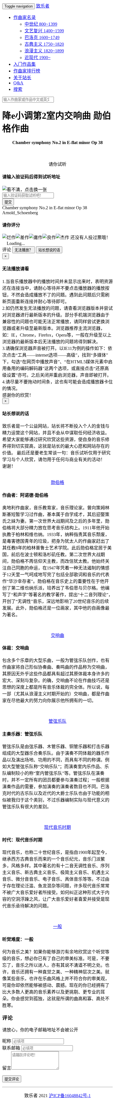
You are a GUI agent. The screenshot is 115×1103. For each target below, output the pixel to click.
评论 (6, 249)
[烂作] (9, 237)
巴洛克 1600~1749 (42, 37)
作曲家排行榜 (26, 71)
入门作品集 (24, 64)
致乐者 (42, 6)
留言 (6, 1068)
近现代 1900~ (38, 57)
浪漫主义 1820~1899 (44, 50)
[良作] (49, 237)
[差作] (22, 237)
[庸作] (35, 237)
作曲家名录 (24, 17)
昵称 (6, 1041)
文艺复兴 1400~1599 (44, 30)
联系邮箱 (11, 1048)
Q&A (18, 83)
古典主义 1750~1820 (44, 44)
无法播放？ (24, 250)
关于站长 (22, 77)
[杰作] (62, 237)
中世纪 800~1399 (41, 24)
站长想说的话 (49, 250)
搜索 (17, 89)
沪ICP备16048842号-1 (70, 1095)
